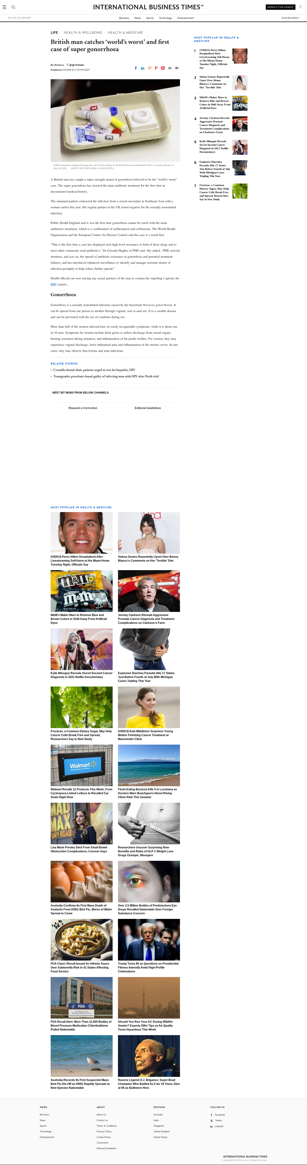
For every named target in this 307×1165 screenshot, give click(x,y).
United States (161, 1137)
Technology (165, 18)
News (137, 18)
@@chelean (76, 64)
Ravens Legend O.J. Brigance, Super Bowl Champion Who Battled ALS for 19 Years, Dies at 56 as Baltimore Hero (149, 1083)
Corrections (102, 1142)
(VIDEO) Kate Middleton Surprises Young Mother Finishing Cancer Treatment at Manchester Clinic (145, 735)
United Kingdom (162, 1131)
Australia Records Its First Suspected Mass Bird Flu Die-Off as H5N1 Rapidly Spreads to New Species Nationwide (80, 1083)
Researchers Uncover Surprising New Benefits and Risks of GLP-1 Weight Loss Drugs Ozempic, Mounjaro (145, 851)
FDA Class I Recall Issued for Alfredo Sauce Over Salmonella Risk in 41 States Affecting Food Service (80, 967)
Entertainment (185, 18)
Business (124, 18)
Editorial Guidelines (148, 408)
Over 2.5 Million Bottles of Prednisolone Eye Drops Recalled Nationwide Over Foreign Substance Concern (147, 909)
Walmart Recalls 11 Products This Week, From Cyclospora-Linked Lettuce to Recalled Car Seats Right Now (81, 793)
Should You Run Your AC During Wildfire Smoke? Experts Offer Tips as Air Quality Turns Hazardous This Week (145, 1025)
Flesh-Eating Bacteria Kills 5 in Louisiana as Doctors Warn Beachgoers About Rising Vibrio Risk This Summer (147, 793)
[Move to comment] (177, 68)
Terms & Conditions (107, 1125)
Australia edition (290, 18)
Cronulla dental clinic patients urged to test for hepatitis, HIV (94, 370)
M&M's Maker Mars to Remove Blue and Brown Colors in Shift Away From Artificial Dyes (79, 619)
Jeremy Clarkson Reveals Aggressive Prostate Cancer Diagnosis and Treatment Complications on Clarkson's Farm (146, 619)
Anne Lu (59, 64)
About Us (101, 1114)
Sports (150, 18)
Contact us (102, 1120)
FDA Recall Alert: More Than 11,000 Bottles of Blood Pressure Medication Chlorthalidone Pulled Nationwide (81, 1025)
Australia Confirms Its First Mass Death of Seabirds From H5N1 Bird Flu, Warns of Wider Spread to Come (81, 909)
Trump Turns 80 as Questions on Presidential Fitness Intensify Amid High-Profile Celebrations (148, 967)
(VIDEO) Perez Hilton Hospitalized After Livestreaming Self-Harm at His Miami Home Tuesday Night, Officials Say (80, 560)
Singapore (159, 1125)
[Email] (170, 68)
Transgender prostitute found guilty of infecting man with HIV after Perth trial (106, 376)
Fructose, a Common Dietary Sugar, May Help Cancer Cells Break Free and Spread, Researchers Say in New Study (81, 735)
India (156, 1120)
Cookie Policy (104, 1137)
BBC (54, 284)
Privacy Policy (104, 1131)
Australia (158, 1114)
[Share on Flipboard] (156, 68)
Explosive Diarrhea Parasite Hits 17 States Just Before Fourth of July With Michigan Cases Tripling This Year (146, 677)
